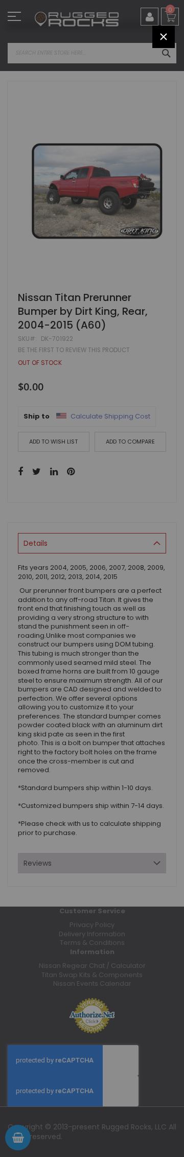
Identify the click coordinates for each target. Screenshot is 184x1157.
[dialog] (92, 578)
